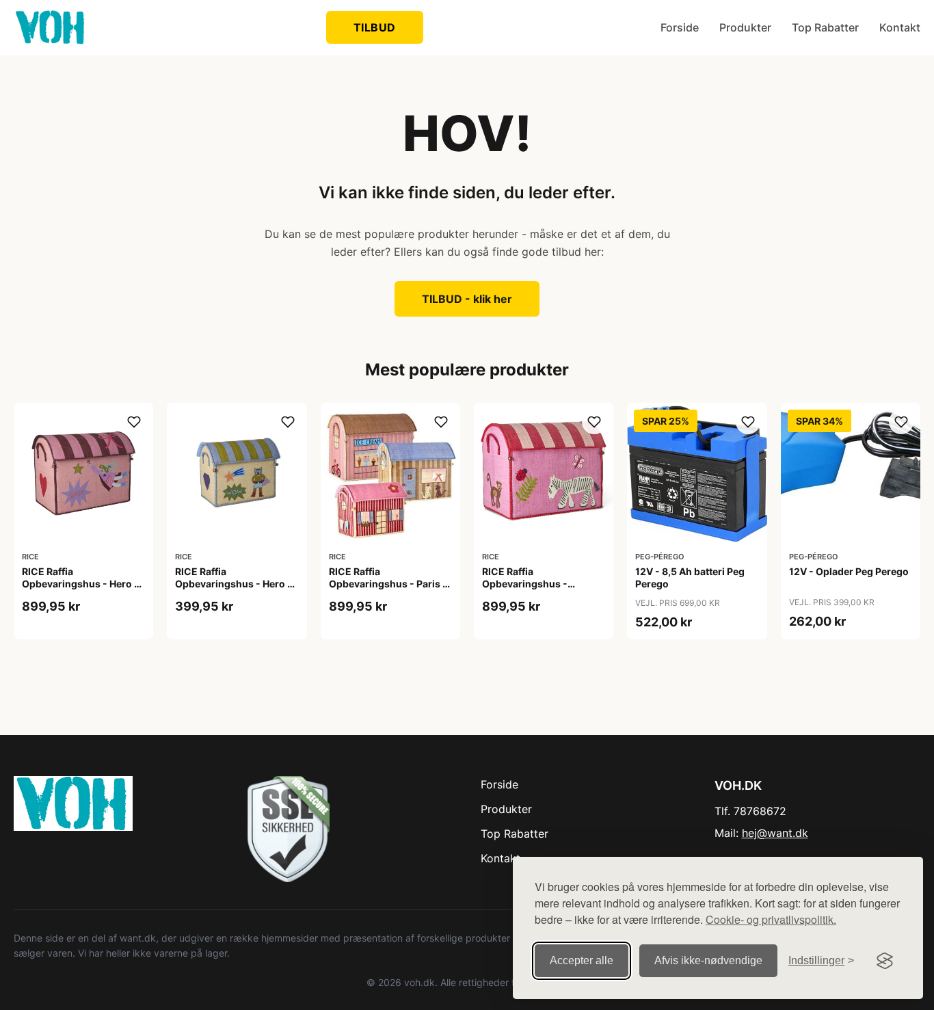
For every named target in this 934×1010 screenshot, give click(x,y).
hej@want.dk (775, 833)
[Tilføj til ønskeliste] (134, 422)
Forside (680, 27)
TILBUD (374, 27)
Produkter (745, 27)
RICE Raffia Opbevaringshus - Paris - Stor (388, 584)
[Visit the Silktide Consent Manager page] (884, 960)
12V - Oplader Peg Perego (849, 571)
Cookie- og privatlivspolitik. (771, 919)
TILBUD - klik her (467, 299)
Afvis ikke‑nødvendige (708, 960)
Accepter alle (581, 960)
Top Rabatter (825, 27)
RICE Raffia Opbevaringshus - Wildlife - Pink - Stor (529, 584)
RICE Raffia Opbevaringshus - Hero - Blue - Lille (233, 584)
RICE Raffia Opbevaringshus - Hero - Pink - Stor (80, 584)
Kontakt (899, 27)
